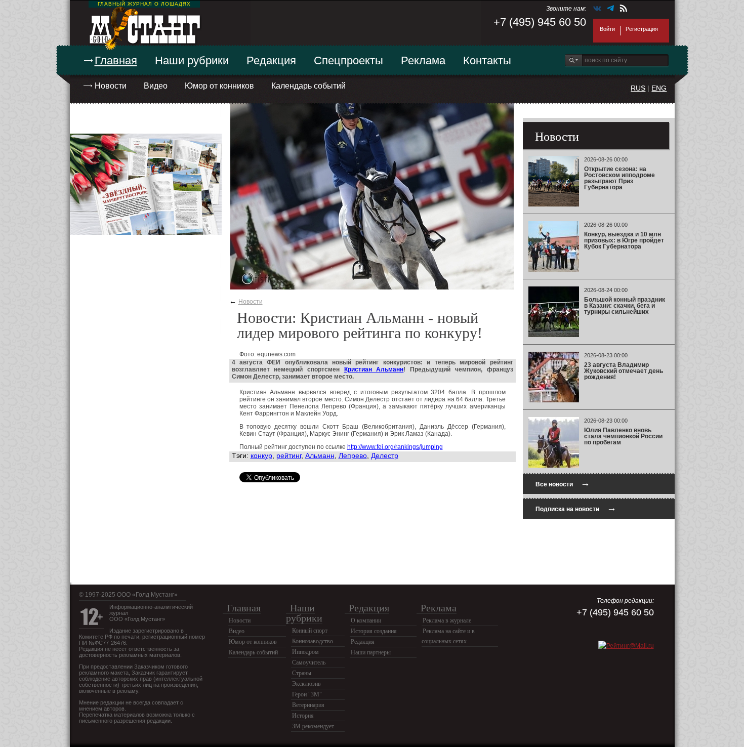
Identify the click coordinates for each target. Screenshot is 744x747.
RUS (638, 88)
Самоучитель (308, 662)
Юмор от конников (219, 85)
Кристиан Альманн (374, 369)
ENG (659, 88)
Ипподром (305, 651)
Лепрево (353, 455)
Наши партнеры (371, 652)
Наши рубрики (192, 60)
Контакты (487, 60)
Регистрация (642, 29)
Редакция (271, 60)
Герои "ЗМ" (307, 694)
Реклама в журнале (447, 620)
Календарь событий (308, 85)
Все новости (562, 483)
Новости (111, 85)
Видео (156, 85)
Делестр (384, 455)
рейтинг (288, 455)
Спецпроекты (348, 60)
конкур (261, 455)
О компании (366, 620)
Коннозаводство (312, 641)
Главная (116, 60)
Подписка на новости (575, 508)
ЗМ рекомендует (313, 726)
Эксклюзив (306, 683)
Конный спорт (309, 630)
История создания (374, 631)
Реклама (423, 60)
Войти (607, 29)
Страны (301, 673)
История (303, 715)
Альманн (320, 455)
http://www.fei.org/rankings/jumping (395, 446)
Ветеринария (308, 705)
